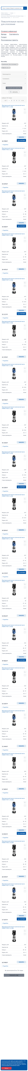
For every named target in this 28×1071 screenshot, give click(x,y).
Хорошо (6, 1068)
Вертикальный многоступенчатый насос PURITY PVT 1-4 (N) (13, 279)
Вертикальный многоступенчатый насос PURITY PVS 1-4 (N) (13, 322)
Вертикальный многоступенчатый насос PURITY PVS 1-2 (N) (13, 148)
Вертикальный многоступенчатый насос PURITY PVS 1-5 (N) (13, 407)
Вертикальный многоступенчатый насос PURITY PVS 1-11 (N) (13, 927)
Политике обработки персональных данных (11, 1065)
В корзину (22, 140)
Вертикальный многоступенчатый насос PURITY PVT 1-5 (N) (13, 364)
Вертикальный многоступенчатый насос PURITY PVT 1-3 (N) (13, 191)
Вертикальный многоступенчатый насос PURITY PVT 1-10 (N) (13, 799)
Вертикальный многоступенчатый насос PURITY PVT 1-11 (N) (13, 884)
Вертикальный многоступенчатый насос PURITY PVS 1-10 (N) (13, 841)
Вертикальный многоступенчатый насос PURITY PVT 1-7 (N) (13, 538)
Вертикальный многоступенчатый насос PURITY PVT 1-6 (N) (13, 452)
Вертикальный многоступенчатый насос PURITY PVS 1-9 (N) (13, 754)
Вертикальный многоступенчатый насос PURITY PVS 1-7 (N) (13, 580)
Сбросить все (5, 67)
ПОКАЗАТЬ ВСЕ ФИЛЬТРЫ (14, 88)
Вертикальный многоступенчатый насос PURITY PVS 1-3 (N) (13, 234)
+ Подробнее (5, 144)
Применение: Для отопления (9, 64)
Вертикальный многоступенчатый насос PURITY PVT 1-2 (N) (13, 106)
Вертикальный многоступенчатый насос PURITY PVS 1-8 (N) (13, 668)
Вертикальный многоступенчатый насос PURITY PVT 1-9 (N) (13, 711)
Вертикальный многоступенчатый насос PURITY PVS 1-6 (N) (13, 495)
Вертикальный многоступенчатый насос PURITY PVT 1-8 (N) (13, 625)
